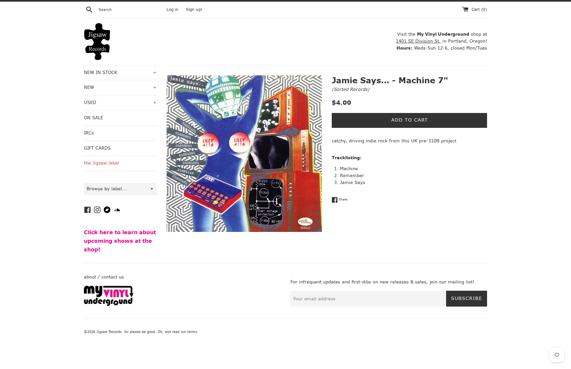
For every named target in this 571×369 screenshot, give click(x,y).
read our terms (184, 332)
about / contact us (104, 277)
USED (120, 102)
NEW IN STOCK (120, 72)
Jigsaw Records (109, 332)
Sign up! (194, 9)
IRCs (89, 133)
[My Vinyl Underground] (108, 304)
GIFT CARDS (97, 148)
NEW (120, 87)
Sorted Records (350, 89)
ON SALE (93, 118)
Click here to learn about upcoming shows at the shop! (120, 241)
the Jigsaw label (101, 163)
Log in (172, 9)
